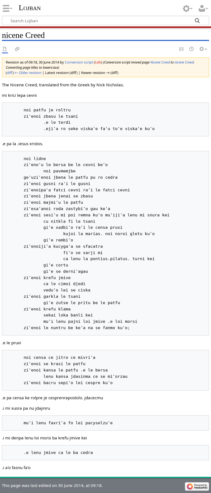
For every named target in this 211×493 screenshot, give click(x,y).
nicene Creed (183, 62)
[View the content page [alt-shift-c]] (5, 49)
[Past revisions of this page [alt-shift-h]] (192, 49)
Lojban (30, 7)
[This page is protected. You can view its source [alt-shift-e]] (182, 49)
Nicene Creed (160, 62)
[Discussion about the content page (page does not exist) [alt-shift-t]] (17, 49)
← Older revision (28, 72)
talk (98, 62)
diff (10, 72)
